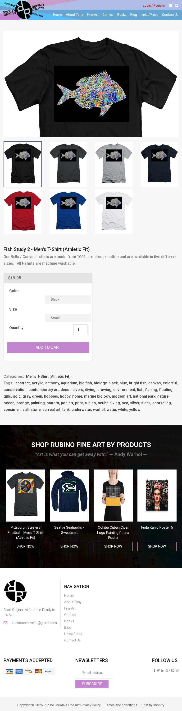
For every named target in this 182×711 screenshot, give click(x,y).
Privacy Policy (90, 705)
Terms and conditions (121, 705)
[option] (25, 510)
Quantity (16, 327)
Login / (148, 5)
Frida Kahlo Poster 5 (157, 527)
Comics (108, 15)
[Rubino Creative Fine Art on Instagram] (177, 670)
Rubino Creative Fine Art (62, 705)
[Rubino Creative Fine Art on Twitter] (158, 670)
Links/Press (149, 15)
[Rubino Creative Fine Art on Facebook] (154, 670)
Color (14, 291)
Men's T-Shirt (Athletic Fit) (48, 376)
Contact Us (170, 15)
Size (13, 309)
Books (122, 15)
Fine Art (93, 15)
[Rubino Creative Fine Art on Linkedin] (162, 670)
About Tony (74, 15)
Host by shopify (152, 705)
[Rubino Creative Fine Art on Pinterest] (172, 670)
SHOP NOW (25, 546)
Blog (133, 15)
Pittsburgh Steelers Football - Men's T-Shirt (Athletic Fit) (25, 532)
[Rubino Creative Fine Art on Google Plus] (168, 670)
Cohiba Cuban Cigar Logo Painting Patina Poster (113, 532)
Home (57, 15)
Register (159, 5)
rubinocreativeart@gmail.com (34, 623)
